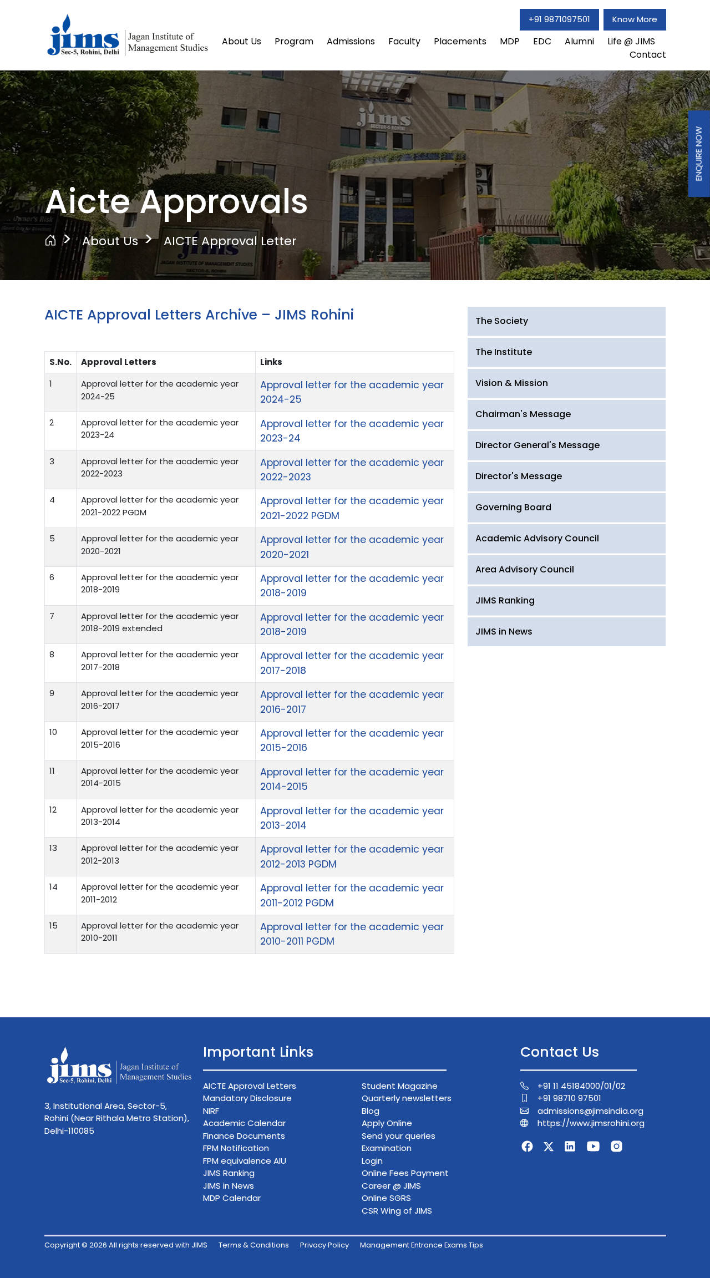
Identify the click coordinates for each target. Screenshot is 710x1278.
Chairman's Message (523, 414)
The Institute (503, 352)
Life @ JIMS (631, 41)
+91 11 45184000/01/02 (581, 1086)
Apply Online (387, 1123)
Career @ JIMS (391, 1185)
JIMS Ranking (505, 600)
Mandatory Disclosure (247, 1098)
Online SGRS (386, 1198)
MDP (510, 41)
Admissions (351, 41)
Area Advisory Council (524, 569)
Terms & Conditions (254, 1245)
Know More (634, 19)
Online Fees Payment (405, 1173)
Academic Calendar (244, 1123)
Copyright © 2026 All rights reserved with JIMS (125, 1245)
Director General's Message (537, 445)
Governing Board (513, 507)
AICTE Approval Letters (249, 1086)
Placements (460, 41)
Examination (387, 1148)
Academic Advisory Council (537, 538)
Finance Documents (244, 1136)
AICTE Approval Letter (230, 241)
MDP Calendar (232, 1198)
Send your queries (398, 1136)
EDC (542, 41)
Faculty (404, 41)
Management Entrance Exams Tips (421, 1245)
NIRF (211, 1111)
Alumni (579, 41)
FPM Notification (236, 1148)
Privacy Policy (324, 1245)
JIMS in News (503, 631)
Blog (370, 1111)
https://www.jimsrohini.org (591, 1123)
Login (372, 1161)
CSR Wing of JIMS (397, 1210)
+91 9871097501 (559, 19)
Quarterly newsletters (407, 1098)
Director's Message (518, 476)
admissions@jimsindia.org (590, 1111)
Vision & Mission (511, 383)
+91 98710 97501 (569, 1098)
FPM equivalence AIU (244, 1161)
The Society (501, 321)
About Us (241, 41)
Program (294, 41)
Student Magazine (400, 1086)
